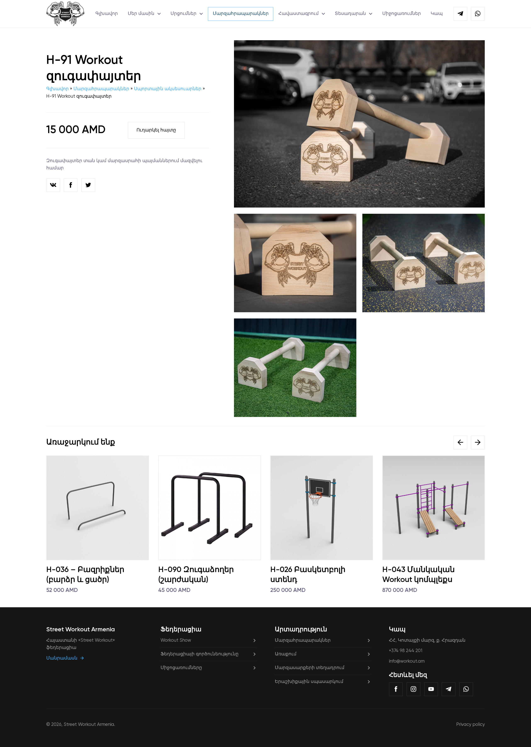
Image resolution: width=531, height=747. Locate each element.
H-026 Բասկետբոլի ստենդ (307, 575)
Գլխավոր (106, 13)
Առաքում (285, 654)
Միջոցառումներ (401, 13)
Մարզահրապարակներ (241, 13)
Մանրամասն (61, 658)
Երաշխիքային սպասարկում (309, 681)
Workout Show (176, 640)
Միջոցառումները (181, 668)
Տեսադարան (350, 13)
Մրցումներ (183, 13)
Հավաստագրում (298, 13)
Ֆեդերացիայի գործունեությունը (200, 654)
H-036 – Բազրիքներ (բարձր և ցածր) (85, 575)
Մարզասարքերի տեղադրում (309, 668)
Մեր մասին (141, 13)
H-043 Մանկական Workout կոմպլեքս (418, 575)
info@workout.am (407, 661)
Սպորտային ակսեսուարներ (167, 89)
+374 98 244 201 (405, 651)
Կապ (437, 13)
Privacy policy (470, 724)
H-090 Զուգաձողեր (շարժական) (196, 575)
